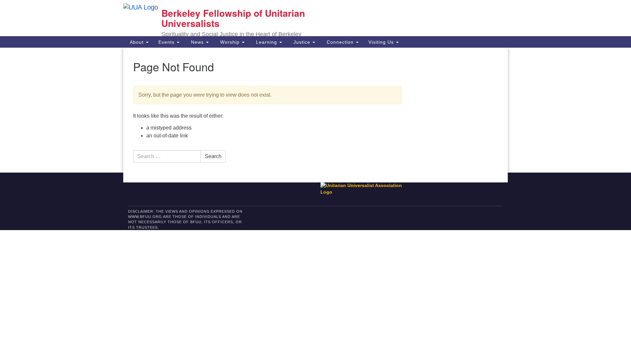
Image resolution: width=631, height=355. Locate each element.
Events (167, 42)
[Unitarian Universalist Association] (364, 188)
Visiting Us (381, 42)
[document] (315, 110)
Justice (302, 42)
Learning (266, 42)
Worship (230, 42)
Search (213, 156)
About (136, 42)
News (197, 42)
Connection (340, 42)
